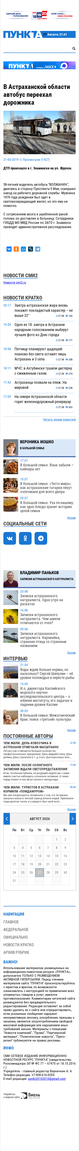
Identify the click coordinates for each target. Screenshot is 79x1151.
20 (39, 864)
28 (48, 872)
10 (14, 856)
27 (39, 872)
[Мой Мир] (23, 249)
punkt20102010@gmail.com (47, 1079)
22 (56, 864)
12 (31, 856)
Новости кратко (18, 944)
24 (14, 872)
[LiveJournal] (30, 249)
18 (22, 864)
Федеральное (15, 929)
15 (56, 856)
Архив (71, 518)
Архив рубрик (16, 952)
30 (65, 872)
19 (31, 864)
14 (48, 856)
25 (22, 872)
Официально (15, 937)
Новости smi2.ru (14, 282)
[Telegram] (37, 249)
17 (14, 864)
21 (48, 864)
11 (22, 856)
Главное (11, 922)
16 (65, 856)
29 (56, 872)
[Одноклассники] (16, 249)
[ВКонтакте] (9, 249)
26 (31, 872)
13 (39, 856)
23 (65, 864)
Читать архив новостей (59, 419)
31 (14, 881)
